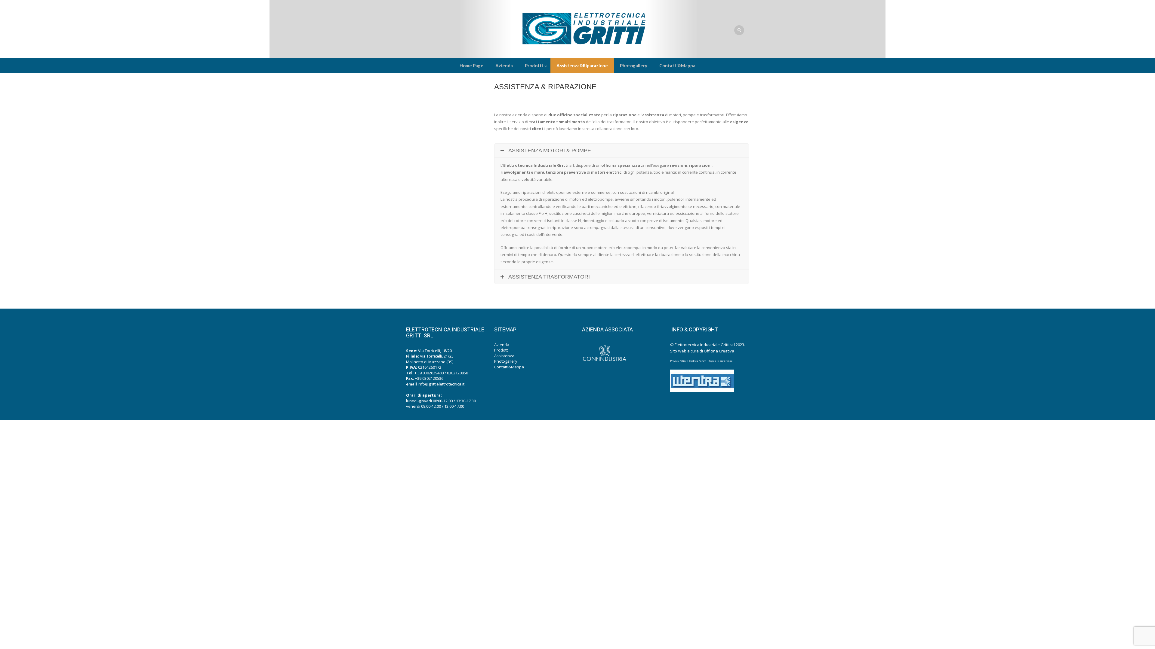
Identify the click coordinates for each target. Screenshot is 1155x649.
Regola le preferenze (720, 360)
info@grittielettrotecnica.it (441, 384)
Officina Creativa (719, 351)
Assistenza (504, 355)
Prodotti (501, 350)
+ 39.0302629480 (429, 373)
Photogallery (505, 361)
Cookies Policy (697, 360)
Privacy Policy (678, 360)
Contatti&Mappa (509, 367)
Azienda (501, 344)
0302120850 (457, 373)
